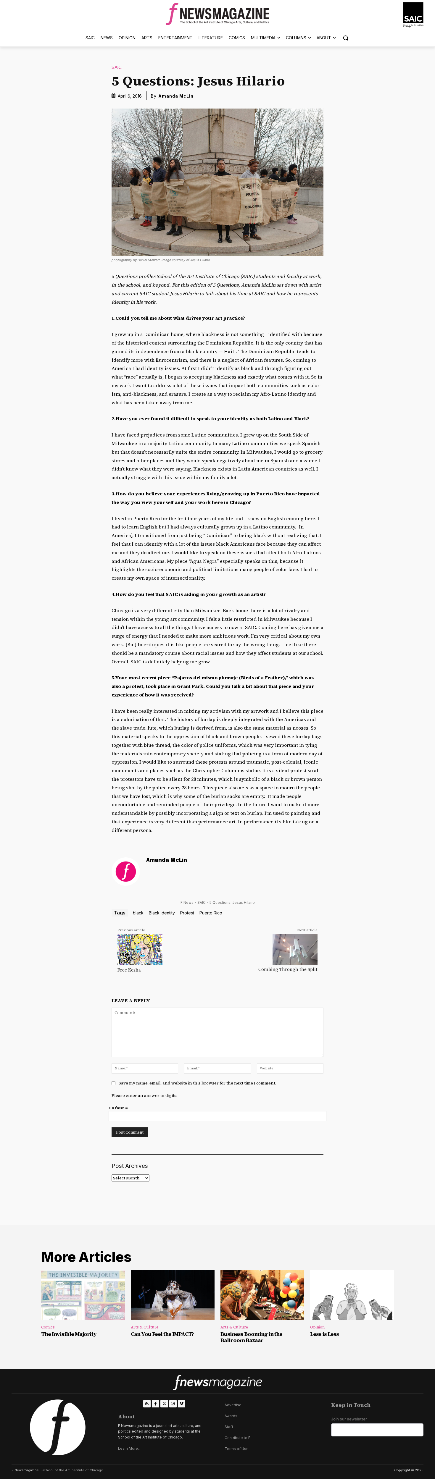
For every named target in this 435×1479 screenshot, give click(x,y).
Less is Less (324, 1334)
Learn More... (129, 1448)
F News (187, 902)
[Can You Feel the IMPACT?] (173, 1295)
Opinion (317, 1327)
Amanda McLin (176, 95)
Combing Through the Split (288, 969)
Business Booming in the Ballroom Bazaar (251, 1337)
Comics (48, 1327)
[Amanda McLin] (126, 871)
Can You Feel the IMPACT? (162, 1334)
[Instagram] (173, 1403)
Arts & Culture (144, 1327)
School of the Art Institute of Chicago (72, 1470)
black (138, 912)
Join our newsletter (349, 1419)
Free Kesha (129, 970)
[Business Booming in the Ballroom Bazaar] (262, 1295)
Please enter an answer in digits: (144, 1095)
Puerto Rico (210, 912)
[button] (346, 38)
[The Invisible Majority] (83, 1295)
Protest (187, 912)
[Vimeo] (181, 1403)
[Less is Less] (352, 1295)
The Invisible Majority (68, 1334)
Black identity (162, 912)
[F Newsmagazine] (413, 15)
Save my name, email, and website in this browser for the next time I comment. (197, 1083)
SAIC (117, 67)
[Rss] (147, 1403)
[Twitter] (164, 1403)
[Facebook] (155, 1403)
